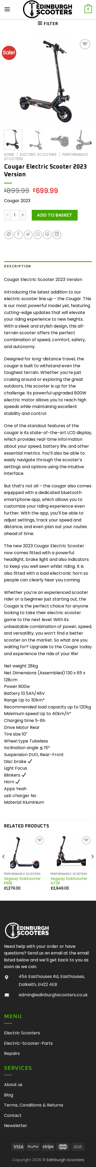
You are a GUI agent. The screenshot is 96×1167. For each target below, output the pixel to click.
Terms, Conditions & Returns (33, 1105)
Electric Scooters (38, 154)
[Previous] (12, 82)
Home (9, 154)
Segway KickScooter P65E (22, 881)
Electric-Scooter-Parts (28, 1043)
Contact (13, 1115)
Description (17, 266)
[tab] (48, 266)
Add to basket (54, 215)
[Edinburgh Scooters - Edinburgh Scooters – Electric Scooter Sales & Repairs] (48, 9)
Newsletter (15, 1126)
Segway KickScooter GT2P (69, 881)
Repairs (12, 1053)
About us (13, 1085)
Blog (8, 1095)
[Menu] (7, 9)
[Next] (83, 82)
